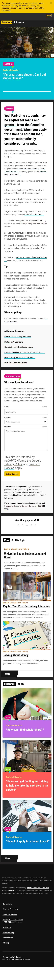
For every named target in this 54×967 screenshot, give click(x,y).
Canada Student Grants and (18, 347)
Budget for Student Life (13, 341)
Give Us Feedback (10, 909)
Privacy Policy (8, 932)
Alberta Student (33, 214)
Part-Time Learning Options (15, 362)
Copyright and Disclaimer (12, 957)
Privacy (13, 464)
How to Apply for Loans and (18, 357)
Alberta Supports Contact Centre (20, 506)
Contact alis (7, 904)
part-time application (31, 220)
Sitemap (6, 942)
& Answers (13, 22)
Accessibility (8, 937)
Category (7, 417)
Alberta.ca (7, 927)
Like (35, 16)
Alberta (6, 16)
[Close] (51, 3)
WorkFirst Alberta (10, 914)
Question (7, 426)
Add (29, 16)
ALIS (15, 16)
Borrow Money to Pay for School (17, 336)
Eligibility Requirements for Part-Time (23, 352)
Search (41, 16)
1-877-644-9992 (9, 922)
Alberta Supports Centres (13, 919)
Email (6, 407)
